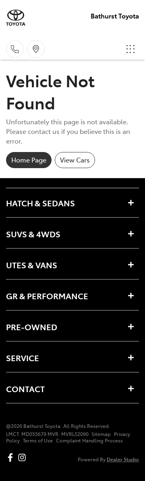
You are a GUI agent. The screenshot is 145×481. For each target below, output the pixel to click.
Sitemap (101, 434)
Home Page (28, 159)
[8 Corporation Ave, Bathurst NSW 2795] (36, 49)
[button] (130, 49)
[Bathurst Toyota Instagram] (23, 457)
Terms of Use (38, 440)
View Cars (75, 159)
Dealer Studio (123, 459)
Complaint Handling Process (89, 440)
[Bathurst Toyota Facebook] (12, 457)
